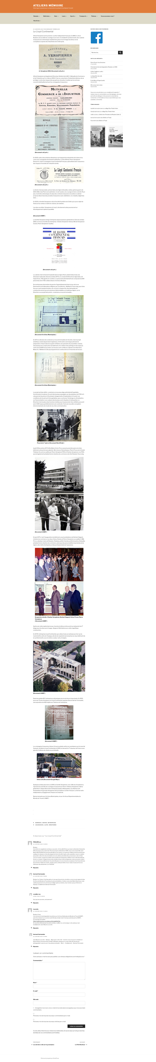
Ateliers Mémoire (48, 5)
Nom (35, 982)
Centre (44, 822)
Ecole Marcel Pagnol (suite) (98, 80)
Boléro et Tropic (107, 117)
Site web (35, 999)
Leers (63, 16)
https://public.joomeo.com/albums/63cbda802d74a (46, 921)
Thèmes (93, 16)
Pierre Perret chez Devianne (98, 62)
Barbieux (38, 822)
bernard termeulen (53, 29)
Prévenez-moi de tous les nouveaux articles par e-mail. (49, 1021)
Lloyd (46, 824)
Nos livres (36, 20)
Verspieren (52, 824)
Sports (72, 16)
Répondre (36, 867)
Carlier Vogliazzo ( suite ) (97, 71)
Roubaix (35, 16)
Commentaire (38, 960)
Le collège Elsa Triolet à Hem (110, 108)
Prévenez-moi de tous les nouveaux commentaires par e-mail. (51, 1015)
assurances (39, 824)
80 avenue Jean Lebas (96, 85)
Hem (55, 16)
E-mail (35, 991)
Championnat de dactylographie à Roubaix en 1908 (104, 67)
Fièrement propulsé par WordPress (50, 1058)
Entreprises (52, 822)
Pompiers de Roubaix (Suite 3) (113, 114)
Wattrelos (46, 16)
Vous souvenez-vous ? (107, 16)
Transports (82, 16)
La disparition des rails (96, 76)
